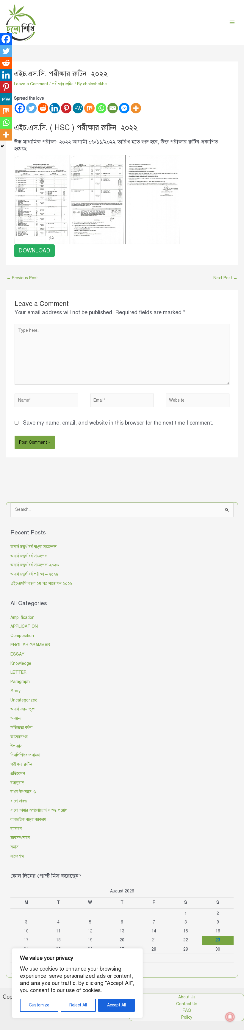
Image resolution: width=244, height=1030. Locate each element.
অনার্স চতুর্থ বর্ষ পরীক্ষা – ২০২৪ (34, 574)
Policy (186, 1017)
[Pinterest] (66, 108)
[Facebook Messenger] (124, 108)
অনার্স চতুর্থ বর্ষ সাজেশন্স (29, 556)
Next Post (225, 277)
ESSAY (17, 654)
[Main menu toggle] (232, 22)
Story (15, 690)
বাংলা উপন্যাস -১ (23, 791)
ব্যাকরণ (16, 828)
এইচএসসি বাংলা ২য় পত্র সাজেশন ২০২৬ (41, 583)
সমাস (14, 846)
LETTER (18, 672)
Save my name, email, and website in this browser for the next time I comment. (118, 423)
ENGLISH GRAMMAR (30, 644)
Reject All (78, 1005)
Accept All (116, 1005)
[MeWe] (78, 108)
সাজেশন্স (17, 856)
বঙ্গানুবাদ (17, 782)
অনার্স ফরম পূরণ (22, 709)
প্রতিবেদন (17, 773)
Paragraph (20, 681)
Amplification (22, 617)
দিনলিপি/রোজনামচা (25, 755)
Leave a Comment (31, 84)
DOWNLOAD (34, 250)
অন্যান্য (15, 718)
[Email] (112, 108)
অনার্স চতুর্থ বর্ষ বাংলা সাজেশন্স (33, 546)
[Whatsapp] (101, 108)
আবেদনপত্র (19, 736)
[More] (136, 108)
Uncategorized (23, 700)
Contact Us (186, 1003)
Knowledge (20, 663)
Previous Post (22, 277)
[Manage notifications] (230, 1017)
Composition (22, 635)
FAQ (187, 1010)
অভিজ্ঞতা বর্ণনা (21, 727)
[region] (77, 983)
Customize (39, 1005)
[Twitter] (31, 108)
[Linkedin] (54, 108)
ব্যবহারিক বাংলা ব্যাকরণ (28, 819)
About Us (186, 997)
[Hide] (2, 146)
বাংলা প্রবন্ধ (18, 801)
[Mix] (89, 108)
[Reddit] (43, 108)
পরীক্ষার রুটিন (62, 84)
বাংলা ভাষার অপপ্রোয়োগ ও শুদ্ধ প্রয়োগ (38, 810)
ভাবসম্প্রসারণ (20, 837)
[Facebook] (20, 108)
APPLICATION (24, 626)
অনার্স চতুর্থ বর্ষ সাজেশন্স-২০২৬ (34, 565)
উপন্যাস (16, 746)
